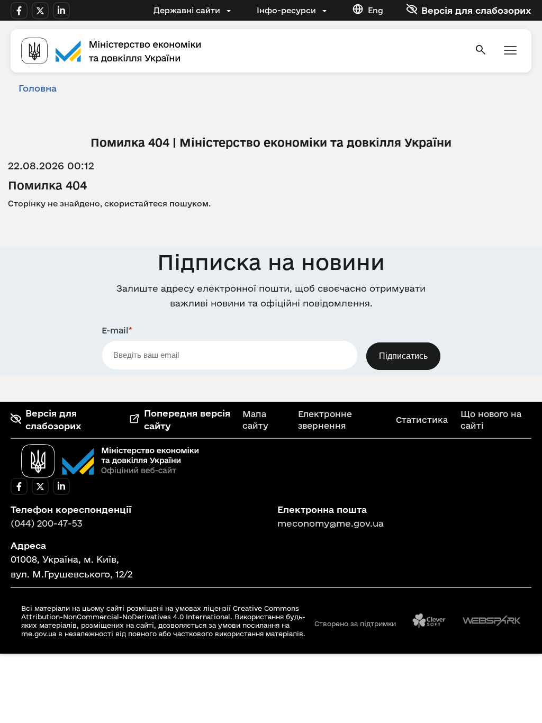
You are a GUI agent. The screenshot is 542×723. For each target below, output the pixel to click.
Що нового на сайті (490, 419)
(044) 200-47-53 (47, 523)
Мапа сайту (255, 419)
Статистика (422, 419)
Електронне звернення (325, 419)
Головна (38, 88)
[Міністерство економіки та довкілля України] (110, 461)
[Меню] (510, 51)
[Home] (241, 51)
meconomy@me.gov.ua (330, 523)
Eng (375, 10)
